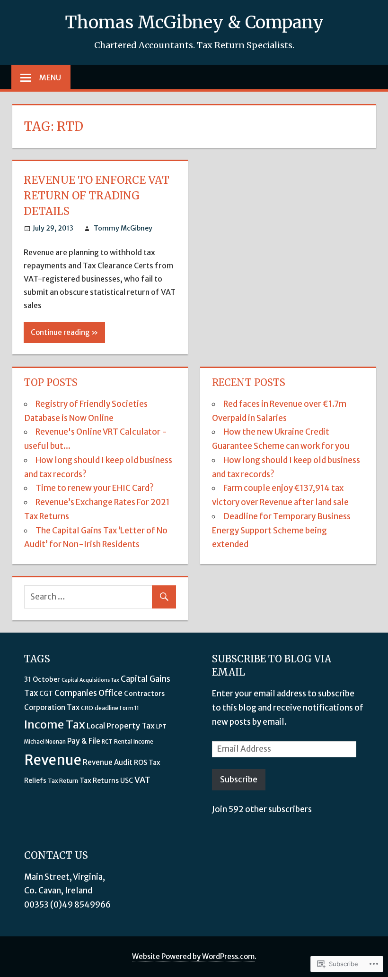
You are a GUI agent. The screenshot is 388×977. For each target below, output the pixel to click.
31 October (42, 679)
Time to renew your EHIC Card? (94, 488)
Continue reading (60, 332)
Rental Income (133, 741)
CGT (46, 693)
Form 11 (129, 708)
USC (126, 780)
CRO (87, 707)
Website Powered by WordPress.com (193, 956)
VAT (142, 779)
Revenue (52, 760)
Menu (50, 77)
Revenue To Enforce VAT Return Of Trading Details (96, 195)
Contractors (144, 693)
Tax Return (63, 780)
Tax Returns (99, 780)
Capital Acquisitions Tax (90, 680)
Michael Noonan (45, 741)
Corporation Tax (51, 707)
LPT (161, 726)
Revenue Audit (107, 762)
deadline (106, 707)
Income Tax (54, 724)
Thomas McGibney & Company (194, 22)
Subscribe (238, 779)
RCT (107, 741)
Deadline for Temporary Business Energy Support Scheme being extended (281, 530)
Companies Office (88, 693)
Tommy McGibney (123, 228)
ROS (140, 762)
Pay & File (83, 741)
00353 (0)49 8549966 (67, 905)
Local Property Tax (121, 725)
